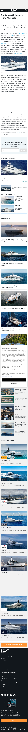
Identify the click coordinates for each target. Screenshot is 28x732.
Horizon (3, 485)
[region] (14, 366)
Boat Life (3, 684)
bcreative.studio (18, 684)
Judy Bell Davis (5, 43)
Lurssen (3, 615)
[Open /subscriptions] (10, 703)
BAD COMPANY (6, 528)
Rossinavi (3, 637)
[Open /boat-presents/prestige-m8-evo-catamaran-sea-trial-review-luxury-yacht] (7, 408)
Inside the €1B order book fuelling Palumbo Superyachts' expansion (21, 399)
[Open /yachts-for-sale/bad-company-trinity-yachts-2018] (14, 518)
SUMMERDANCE (18, 196)
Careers (3, 663)
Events (15, 676)
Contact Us (3, 661)
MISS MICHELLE (6, 483)
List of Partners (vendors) (7, 376)
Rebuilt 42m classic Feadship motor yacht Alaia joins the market (12, 286)
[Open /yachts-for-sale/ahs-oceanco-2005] (14, 496)
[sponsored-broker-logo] (4, 458)
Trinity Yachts (21, 33)
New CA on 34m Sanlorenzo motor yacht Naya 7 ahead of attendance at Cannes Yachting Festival (14, 241)
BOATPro (16, 678)
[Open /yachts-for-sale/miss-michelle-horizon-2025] (14, 473)
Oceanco (3, 508)
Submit (23, 150)
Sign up (14, 720)
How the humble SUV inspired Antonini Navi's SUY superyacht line (20, 424)
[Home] (14, 10)
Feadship (3, 552)
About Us (3, 658)
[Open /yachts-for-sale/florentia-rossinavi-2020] (14, 626)
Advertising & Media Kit (7, 656)
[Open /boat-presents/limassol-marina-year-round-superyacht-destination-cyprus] (7, 391)
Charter (3, 680)
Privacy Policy (4, 669)
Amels (3, 463)
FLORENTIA (5, 635)
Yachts (2, 676)
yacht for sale (18, 53)
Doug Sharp (9, 35)
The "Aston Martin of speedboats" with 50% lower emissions (20, 432)
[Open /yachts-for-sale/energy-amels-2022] (14, 563)
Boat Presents (4, 686)
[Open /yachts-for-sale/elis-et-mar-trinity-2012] (7, 208)
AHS (2, 505)
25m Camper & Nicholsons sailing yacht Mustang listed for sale (12, 329)
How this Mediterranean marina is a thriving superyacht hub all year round (20, 391)
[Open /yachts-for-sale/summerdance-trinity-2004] (7, 200)
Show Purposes (14, 383)
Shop (15, 680)
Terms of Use (4, 665)
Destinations (4, 682)
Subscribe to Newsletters (14, 644)
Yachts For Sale (4, 678)
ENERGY (4, 573)
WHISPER (4, 613)
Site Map (16, 682)
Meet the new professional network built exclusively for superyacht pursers (21, 416)
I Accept (14, 379)
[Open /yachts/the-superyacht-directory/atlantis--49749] (14, 167)
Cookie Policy (4, 667)
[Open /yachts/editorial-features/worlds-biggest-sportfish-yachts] (6, 188)
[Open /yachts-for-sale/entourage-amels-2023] (14, 451)
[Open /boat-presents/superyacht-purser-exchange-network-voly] (7, 416)
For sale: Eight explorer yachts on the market (13, 308)
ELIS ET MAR (17, 205)
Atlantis (2, 177)
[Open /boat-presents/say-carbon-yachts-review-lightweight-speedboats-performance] (7, 432)
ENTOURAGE (5, 461)
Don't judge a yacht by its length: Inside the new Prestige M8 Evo (20, 408)
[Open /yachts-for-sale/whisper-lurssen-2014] (14, 603)
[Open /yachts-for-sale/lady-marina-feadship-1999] (14, 541)
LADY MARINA (6, 550)
